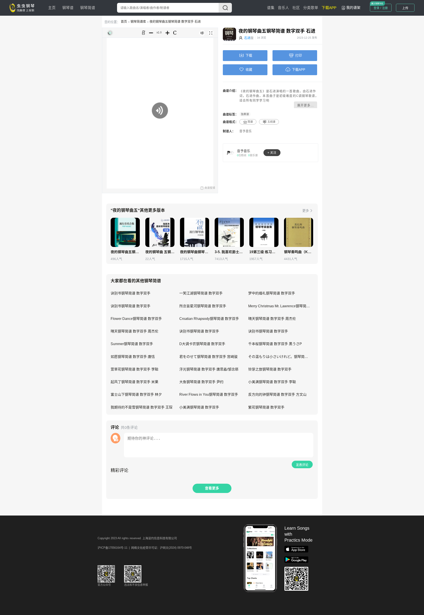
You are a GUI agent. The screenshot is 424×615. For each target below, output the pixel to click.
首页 (124, 21)
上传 (405, 8)
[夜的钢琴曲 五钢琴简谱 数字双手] (159, 232)
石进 (247, 37)
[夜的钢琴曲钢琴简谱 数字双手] (194, 232)
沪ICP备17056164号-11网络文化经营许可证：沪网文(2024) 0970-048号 (145, 547)
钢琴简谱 (87, 8)
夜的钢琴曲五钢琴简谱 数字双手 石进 (175, 21)
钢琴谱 (68, 8)
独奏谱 (245, 114)
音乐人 (283, 8)
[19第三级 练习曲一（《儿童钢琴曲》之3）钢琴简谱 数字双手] (263, 232)
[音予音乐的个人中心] (230, 152)
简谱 (250, 121)
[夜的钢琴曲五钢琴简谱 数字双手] (125, 232)
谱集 (270, 8)
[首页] (22, 7)
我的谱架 (353, 8)
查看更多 (212, 488)
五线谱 (271, 121)
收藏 (249, 69)
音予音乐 (245, 131)
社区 (296, 8)
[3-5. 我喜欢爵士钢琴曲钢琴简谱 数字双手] (229, 232)
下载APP (329, 8)
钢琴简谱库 (138, 21)
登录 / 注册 (381, 8)
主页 (52, 8)
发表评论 (302, 465)
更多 (305, 210)
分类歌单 (310, 8)
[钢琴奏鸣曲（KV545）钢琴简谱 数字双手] (298, 232)
